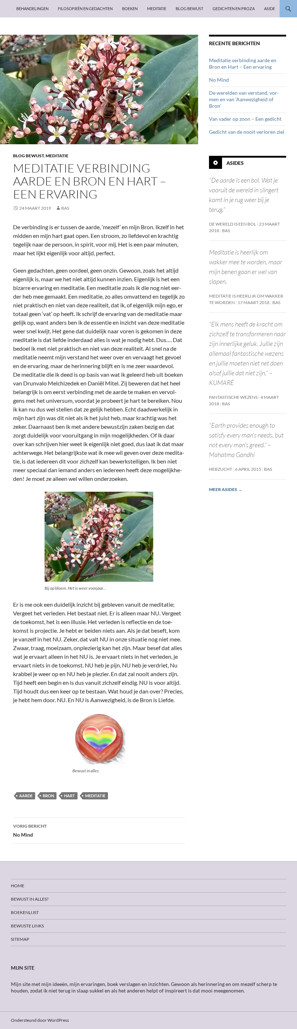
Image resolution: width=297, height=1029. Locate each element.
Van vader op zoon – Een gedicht (245, 119)
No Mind (30, 830)
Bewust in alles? (30, 899)
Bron (48, 795)
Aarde (26, 795)
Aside (269, 8)
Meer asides (225, 489)
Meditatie (156, 8)
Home (17, 885)
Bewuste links (27, 925)
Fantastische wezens (233, 397)
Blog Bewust (189, 8)
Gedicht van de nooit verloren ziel (246, 132)
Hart (69, 795)
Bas (65, 208)
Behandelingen (32, 8)
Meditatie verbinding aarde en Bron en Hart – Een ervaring (242, 63)
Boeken (130, 8)
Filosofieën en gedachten (85, 8)
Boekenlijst (25, 912)
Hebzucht (220, 469)
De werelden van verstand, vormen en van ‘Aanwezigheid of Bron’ (244, 99)
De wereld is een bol (232, 224)
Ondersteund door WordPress (40, 1020)
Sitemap (20, 939)
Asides (235, 163)
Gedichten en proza (234, 8)
